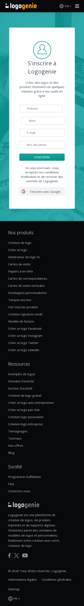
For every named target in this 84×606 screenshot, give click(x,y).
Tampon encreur (19, 300)
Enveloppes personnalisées (27, 293)
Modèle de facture (21, 321)
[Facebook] (9, 555)
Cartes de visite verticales (26, 285)
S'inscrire (42, 157)
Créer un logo (17, 250)
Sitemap (14, 589)
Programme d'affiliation (24, 477)
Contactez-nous (19, 491)
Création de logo (19, 243)
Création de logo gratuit (25, 395)
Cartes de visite (19, 264)
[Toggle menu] (76, 6)
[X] (16, 555)
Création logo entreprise (25, 424)
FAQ (11, 484)
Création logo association (25, 417)
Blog (11, 453)
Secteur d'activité (20, 388)
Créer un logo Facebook (24, 328)
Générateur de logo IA (24, 257)
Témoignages (18, 431)
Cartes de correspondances (27, 278)
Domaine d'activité (21, 381)
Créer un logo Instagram (25, 336)
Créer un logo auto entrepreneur (31, 403)
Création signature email (25, 314)
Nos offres (15, 445)
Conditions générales (56, 579)
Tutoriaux (15, 438)
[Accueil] (21, 6)
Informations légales (22, 579)
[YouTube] (25, 555)
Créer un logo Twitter (23, 343)
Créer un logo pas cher (24, 410)
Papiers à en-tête (20, 271)
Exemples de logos (21, 374)
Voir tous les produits (23, 307)
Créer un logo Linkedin (23, 350)
